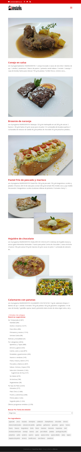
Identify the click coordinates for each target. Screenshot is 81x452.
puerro (31, 435)
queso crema (45, 435)
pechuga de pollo (61, 431)
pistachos (12, 435)
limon (37, 428)
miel (65, 428)
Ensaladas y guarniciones (18, 354)
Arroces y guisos (15, 348)
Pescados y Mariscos (17, 364)
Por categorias (13, 342)
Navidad (12, 323)
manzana (51, 428)
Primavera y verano (16, 332)
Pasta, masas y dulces (17, 361)
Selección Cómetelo (16, 370)
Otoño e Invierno (15, 326)
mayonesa (59, 428)
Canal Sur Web (37, 449)
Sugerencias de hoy (18, 373)
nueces (32, 431)
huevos (17, 428)
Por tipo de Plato (14, 386)
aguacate (11, 422)
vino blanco (41, 438)
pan (37, 431)
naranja (25, 431)
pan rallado (43, 431)
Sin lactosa (13, 379)
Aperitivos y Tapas (16, 345)
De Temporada (13, 320)
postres (24, 435)
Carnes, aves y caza (16, 351)
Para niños (13, 329)
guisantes (55, 425)
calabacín (40, 422)
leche (31, 428)
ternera (24, 438)
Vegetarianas (14, 382)
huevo (11, 428)
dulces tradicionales (15, 425)
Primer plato (14, 398)
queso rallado (55, 435)
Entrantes (13, 388)
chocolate (58, 422)
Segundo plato (15, 401)
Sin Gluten (13, 376)
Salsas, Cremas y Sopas (18, 367)
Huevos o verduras (16, 357)
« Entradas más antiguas (16, 315)
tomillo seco (32, 438)
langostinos (24, 428)
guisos (62, 425)
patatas (51, 431)
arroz (18, 422)
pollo (18, 435)
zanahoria (50, 438)
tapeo (69, 435)
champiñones (49, 422)
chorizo (65, 422)
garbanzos (46, 425)
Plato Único (14, 392)
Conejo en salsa (17, 62)
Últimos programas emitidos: (18, 404)
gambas (38, 425)
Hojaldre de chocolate (21, 238)
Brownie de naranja (19, 121)
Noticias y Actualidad (15, 339)
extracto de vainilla (28, 425)
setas (63, 435)
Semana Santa (15, 335)
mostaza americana (15, 431)
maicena (43, 428)
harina (68, 425)
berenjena (32, 422)
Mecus (55, 449)
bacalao (24, 422)
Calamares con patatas (21, 299)
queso (37, 435)
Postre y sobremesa (17, 395)
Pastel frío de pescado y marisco (27, 179)
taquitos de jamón (14, 438)
